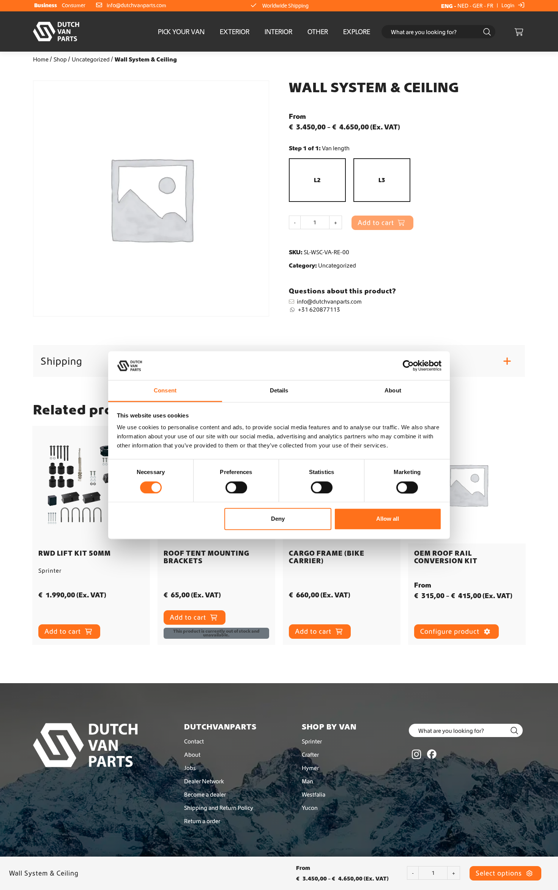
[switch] (236, 487)
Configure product (450, 631)
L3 (381, 179)
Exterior (234, 32)
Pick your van (181, 32)
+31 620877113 (319, 309)
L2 (317, 179)
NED (462, 6)
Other (317, 32)
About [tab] (393, 391)
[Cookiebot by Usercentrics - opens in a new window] (408, 365)
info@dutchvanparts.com (136, 5)
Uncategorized (91, 59)
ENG (447, 6)
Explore (356, 32)
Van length (336, 148)
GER (478, 6)
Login (508, 5)
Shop (60, 59)
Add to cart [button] (63, 631)
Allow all (387, 519)
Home (41, 59)
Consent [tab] (165, 391)
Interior (278, 32)
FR (490, 6)
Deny (278, 519)
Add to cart (189, 617)
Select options (500, 873)
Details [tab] (279, 391)
